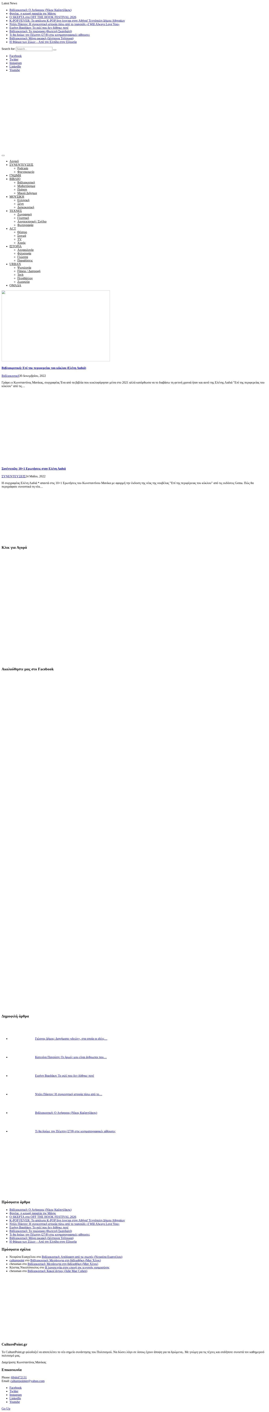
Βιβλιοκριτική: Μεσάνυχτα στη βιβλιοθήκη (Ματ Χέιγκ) (65, 1260)
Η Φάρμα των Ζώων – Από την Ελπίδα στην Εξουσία (43, 42)
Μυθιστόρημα (26, 186)
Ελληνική (23, 200)
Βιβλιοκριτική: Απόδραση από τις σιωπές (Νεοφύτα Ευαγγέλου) (82, 1256)
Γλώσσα (22, 257)
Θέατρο (22, 232)
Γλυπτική (23, 218)
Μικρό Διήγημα (27, 193)
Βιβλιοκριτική (26, 182)
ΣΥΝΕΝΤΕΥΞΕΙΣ (21, 164)
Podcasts (22, 168)
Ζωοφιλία (23, 281)
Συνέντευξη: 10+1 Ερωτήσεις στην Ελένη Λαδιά (34, 468)
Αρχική (14, 161)
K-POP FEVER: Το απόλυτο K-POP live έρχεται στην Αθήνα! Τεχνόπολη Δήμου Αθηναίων (67, 20)
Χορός (21, 242)
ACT (12, 228)
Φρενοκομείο (25, 171)
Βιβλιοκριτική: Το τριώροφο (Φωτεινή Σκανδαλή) (40, 31)
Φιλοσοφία (24, 253)
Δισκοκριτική (25, 207)
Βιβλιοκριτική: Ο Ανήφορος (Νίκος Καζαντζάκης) (40, 10)
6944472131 (19, 1377)
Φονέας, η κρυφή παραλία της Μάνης (32, 13)
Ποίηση (22, 189)
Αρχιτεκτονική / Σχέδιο (31, 221)
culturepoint (16, 1260)
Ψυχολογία (24, 267)
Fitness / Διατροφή (28, 271)
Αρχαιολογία (25, 249)
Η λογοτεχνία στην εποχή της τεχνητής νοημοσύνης (77, 1267)
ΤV (19, 239)
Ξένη (20, 203)
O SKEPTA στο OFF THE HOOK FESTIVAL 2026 (42, 17)
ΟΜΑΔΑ (15, 285)
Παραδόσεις (25, 260)
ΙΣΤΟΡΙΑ (15, 246)
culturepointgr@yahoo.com (27, 1381)
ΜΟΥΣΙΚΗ (16, 196)
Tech (20, 274)
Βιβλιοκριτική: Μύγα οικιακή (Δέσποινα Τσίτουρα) (41, 38)
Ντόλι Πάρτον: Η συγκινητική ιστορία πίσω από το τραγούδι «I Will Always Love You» (64, 24)
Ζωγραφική (24, 214)
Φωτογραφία (25, 225)
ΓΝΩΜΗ (15, 175)
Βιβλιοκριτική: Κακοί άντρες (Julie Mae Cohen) (57, 1271)
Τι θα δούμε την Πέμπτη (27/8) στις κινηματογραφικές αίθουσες (49, 34)
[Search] (54, 49)
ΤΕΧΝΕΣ (15, 210)
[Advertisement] (134, 123)
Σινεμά (21, 235)
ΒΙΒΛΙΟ (14, 179)
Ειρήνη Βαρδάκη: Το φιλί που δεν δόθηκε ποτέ (39, 27)
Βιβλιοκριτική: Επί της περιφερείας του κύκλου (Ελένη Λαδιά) (44, 368)
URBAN (15, 264)
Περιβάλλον (25, 278)
